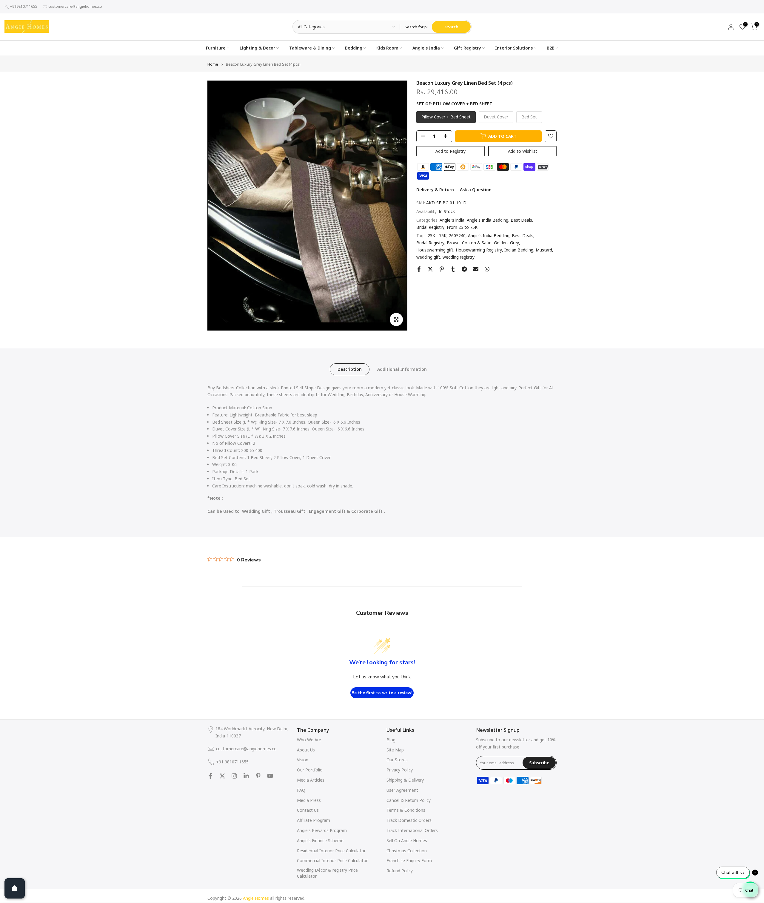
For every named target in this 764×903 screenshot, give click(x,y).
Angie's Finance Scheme (320, 840)
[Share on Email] (475, 269)
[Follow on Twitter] (222, 775)
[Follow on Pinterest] (258, 775)
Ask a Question (476, 189)
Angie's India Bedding (487, 220)
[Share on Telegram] (464, 269)
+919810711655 (23, 6)
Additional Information (402, 369)
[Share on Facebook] (419, 269)
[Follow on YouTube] (270, 775)
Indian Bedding (518, 250)
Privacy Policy (399, 770)
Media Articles (310, 780)
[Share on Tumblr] (453, 269)
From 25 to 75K (462, 227)
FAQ (301, 790)
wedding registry (459, 257)
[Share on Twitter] (430, 269)
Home (212, 64)
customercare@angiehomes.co (75, 6)
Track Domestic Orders (409, 820)
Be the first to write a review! (382, 693)
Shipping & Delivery (405, 780)
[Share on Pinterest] (441, 269)
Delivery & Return (435, 189)
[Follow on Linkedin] (246, 775)
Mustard (544, 250)
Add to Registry (450, 151)
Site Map (395, 750)
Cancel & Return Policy (408, 800)
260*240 (457, 235)
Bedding (353, 48)
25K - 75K (437, 235)
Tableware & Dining (310, 48)
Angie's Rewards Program (322, 830)
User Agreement (402, 790)
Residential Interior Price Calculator (331, 850)
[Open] (14, 888)
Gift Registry (467, 48)
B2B (550, 48)
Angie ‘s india (452, 220)
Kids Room (387, 48)
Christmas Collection (406, 850)
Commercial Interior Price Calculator (332, 860)
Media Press (309, 800)
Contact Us (308, 810)
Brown (453, 243)
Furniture (216, 48)
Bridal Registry (430, 227)
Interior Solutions (514, 48)
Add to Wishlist (522, 151)
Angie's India (426, 48)
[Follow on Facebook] (210, 775)
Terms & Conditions (405, 810)
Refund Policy (399, 870)
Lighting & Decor (257, 48)
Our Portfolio (310, 770)
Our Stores (397, 759)
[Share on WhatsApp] (487, 269)
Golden (501, 243)
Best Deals (521, 220)
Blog (390, 740)
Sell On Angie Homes (406, 840)
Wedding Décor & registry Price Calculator (327, 873)
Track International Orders (412, 830)
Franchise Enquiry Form (409, 860)
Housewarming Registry (479, 250)
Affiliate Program (313, 820)
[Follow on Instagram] (234, 775)
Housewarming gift (434, 250)
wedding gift (428, 257)
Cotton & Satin (477, 243)
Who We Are (309, 740)
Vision (302, 759)
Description (350, 369)
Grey (514, 243)
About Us (306, 750)
